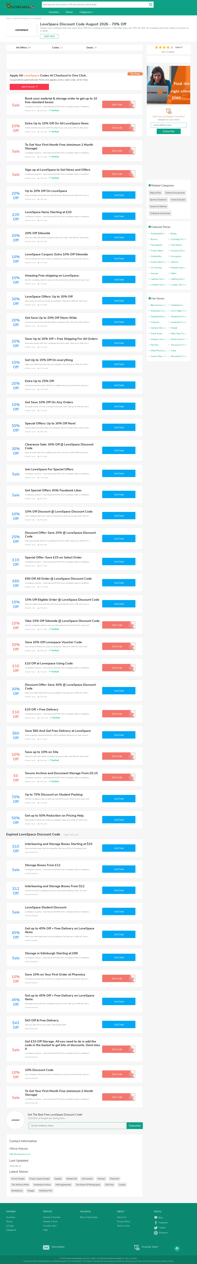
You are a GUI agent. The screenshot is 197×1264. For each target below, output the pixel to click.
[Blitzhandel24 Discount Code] (168, 85)
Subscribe (135, 1125)
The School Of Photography (88, 1184)
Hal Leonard (87, 1178)
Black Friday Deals (88, 1217)
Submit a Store (50, 1221)
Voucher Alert (49, 1225)
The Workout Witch (20, 1184)
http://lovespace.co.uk (19, 1154)
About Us (121, 1217)
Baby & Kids (155, 192)
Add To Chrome (28, 87)
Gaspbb (58, 1178)
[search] (150, 4)
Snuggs (30, 1190)
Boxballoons (17, 1190)
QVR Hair (109, 1184)
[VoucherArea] (20, 7)
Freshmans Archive (42, 1184)
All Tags (10, 1225)
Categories (85, 12)
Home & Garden (178, 199)
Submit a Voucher (51, 1217)
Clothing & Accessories (160, 213)
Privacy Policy (123, 1221)
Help (45, 1230)
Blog (160, 1217)
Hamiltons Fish (45, 1190)
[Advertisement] (74, 61)
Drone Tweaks (18, 1178)
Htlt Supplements (63, 1184)
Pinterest (163, 1232)
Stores (69, 12)
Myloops (101, 1178)
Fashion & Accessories (175, 192)
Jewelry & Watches (158, 206)
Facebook (163, 1222)
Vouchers (54, 12)
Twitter (162, 1227)
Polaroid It (114, 1178)
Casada (122, 1184)
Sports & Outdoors (158, 199)
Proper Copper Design (39, 1178)
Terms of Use (123, 1225)
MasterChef (71, 1178)
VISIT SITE (49, 36)
